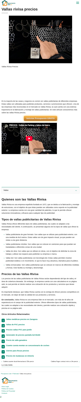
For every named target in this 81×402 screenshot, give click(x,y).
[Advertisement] (40, 84)
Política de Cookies (8, 389)
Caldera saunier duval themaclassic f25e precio (18, 361)
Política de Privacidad (8, 391)
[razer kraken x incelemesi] (40, 397)
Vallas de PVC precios (15, 325)
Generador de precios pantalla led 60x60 (23, 335)
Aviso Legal (5, 386)
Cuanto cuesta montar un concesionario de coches (27, 345)
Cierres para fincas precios (17, 351)
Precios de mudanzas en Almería (20, 356)
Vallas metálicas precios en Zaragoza (21, 319)
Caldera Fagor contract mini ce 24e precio (64, 361)
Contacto (4, 393)
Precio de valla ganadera (16, 340)
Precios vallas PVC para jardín (19, 330)
